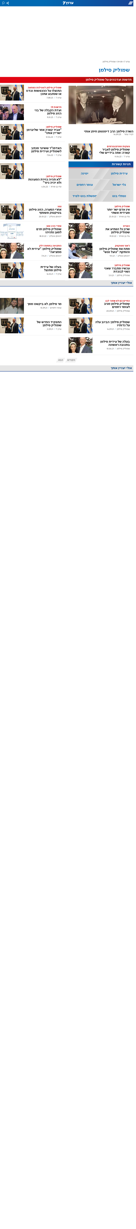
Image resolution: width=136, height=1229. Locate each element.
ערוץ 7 (127, 62)
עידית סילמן (119, 173)
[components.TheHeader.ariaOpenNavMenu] (114, 3)
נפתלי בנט (119, 196)
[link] (101, 112)
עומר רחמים (85, 184)
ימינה (84, 173)
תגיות (120, 62)
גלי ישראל (119, 184)
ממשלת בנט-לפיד (84, 196)
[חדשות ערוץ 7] (68, 3)
